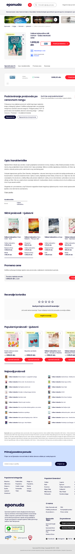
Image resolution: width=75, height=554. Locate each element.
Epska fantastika (7, 488)
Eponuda (7, 26)
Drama (29, 486)
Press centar (64, 512)
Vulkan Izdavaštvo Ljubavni (42, 26)
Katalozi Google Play (50, 531)
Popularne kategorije (13, 478)
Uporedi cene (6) (13, 360)
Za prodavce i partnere (50, 512)
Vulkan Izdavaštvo (20, 203)
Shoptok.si (59, 550)
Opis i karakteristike (24, 66)
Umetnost (7, 493)
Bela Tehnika (37, 12)
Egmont (61, 484)
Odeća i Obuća (28, 12)
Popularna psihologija (30, 484)
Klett (45, 484)
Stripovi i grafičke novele (6, 486)
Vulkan (46, 482)
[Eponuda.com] (14, 5)
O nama (49, 503)
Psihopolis (47, 494)
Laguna (61, 482)
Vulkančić (62, 489)
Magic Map (47, 489)
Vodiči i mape (20, 486)
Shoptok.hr (64, 550)
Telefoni (21, 12)
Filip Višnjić (62, 491)
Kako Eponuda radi (51, 507)
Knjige (14, 26)
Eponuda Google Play (50, 524)
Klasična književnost (7, 481)
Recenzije (47, 66)
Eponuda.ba (69, 550)
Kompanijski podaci (66, 509)
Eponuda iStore (50, 528)
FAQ (61, 507)
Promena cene (37, 66)
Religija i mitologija (30, 491)
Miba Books (47, 491)
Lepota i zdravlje (64, 12)
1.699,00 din (56, 77)
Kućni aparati (55, 12)
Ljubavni (28, 26)
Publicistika (19, 481)
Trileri (17, 491)
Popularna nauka (19, 484)
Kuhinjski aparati (46, 12)
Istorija (29, 488)
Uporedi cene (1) (9, 66)
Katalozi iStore (50, 534)
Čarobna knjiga (63, 494)
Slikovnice (7, 484)
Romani (21, 26)
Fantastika (19, 488)
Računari (9, 12)
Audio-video (15, 12)
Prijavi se (60, 464)
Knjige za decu (29, 481)
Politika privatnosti (51, 509)
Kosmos (46, 487)
